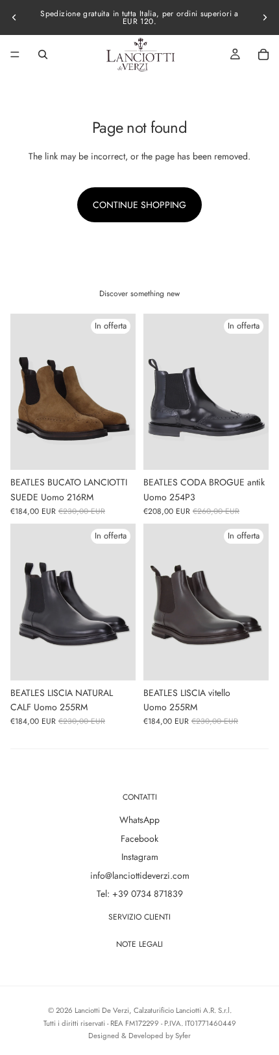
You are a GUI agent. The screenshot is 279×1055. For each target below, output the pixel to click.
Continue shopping (139, 204)
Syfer (183, 1035)
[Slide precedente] (14, 17)
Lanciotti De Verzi (102, 1010)
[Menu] (15, 54)
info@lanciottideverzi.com (139, 875)
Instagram (139, 856)
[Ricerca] (43, 54)
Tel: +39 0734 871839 (140, 893)
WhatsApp (139, 819)
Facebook (139, 838)
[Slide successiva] (264, 17)
